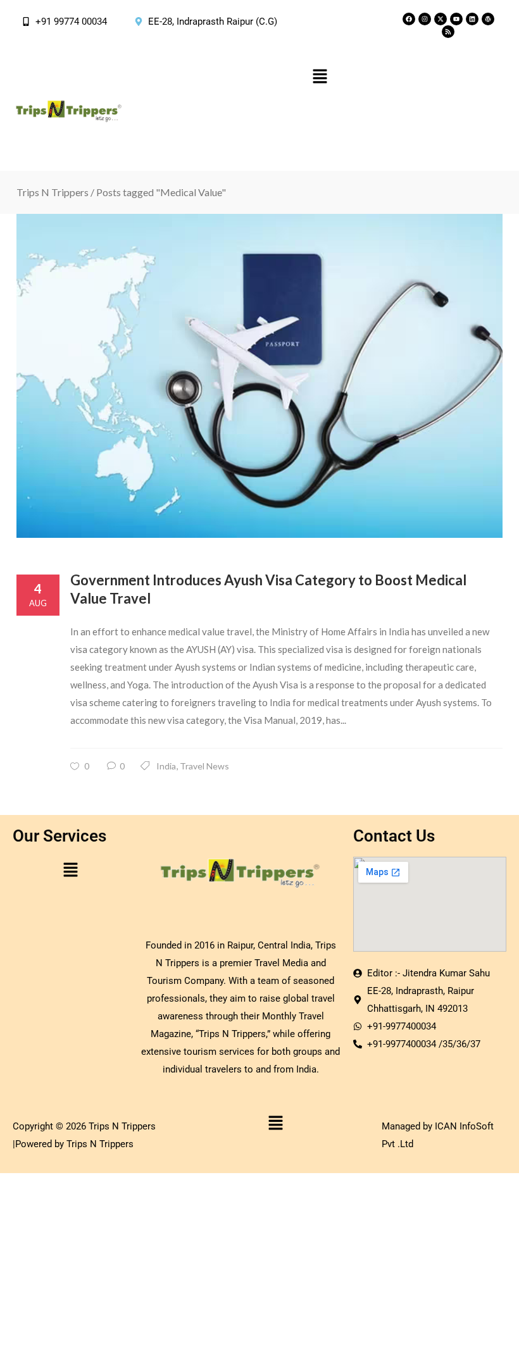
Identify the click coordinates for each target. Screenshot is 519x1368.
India (166, 766)
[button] (319, 76)
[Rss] (448, 31)
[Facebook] (409, 19)
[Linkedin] (472, 19)
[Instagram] (424, 19)
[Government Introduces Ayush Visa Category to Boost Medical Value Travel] (259, 376)
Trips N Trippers (52, 192)
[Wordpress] (488, 19)
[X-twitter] (440, 19)
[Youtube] (456, 19)
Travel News (204, 766)
